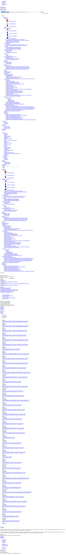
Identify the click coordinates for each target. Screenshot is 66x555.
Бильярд (5, 27)
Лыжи (5, 60)
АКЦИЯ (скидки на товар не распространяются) (12, 110)
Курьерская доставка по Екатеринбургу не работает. (9, 281)
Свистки (5, 70)
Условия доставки (7, 127)
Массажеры (6, 61)
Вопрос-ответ (4, 548)
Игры (5, 53)
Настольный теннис (7, 65)
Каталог (3, 16)
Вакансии (5, 123)
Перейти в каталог (5, 296)
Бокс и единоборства (7, 28)
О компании (4, 121)
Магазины (4, 129)
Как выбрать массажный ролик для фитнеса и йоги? (9, 290)
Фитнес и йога (6, 79)
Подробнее (4, 328)
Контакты (4, 165)
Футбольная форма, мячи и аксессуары (8, 297)
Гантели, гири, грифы (7, 49)
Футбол (5, 151)
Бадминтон (6, 17)
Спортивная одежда (7, 71)
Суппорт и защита (7, 72)
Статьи (3, 547)
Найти (3, 167)
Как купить (4, 125)
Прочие (5, 145)
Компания (2, 536)
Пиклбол (5, 111)
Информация (2, 537)
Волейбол (5, 46)
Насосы (5, 64)
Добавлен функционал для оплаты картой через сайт (9, 285)
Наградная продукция (7, 62)
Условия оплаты (7, 126)
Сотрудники (6, 158)
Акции (3, 124)
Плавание (5, 113)
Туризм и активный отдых (8, 74)
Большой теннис (7, 43)
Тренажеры (6, 73)
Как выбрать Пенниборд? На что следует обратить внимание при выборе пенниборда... (14, 283)
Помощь (3, 543)
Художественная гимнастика (9, 104)
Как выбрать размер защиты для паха (6, 292)
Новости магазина (4, 277)
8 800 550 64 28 (2, 7)
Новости (5, 122)
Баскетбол (6, 18)
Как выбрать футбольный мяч (5, 288)
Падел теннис (6, 112)
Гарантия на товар (7, 128)
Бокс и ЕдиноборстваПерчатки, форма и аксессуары (7, 295)
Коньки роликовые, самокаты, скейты (10, 56)
